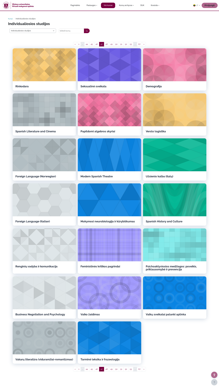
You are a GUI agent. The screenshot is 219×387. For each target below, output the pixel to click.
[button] (197, 5)
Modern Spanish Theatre (97, 176)
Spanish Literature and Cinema (35, 131)
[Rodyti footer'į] (214, 382)
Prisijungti (210, 5)
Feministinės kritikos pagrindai (100, 266)
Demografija (154, 86)
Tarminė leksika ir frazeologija (100, 359)
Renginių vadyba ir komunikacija (36, 266)
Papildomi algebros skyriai (98, 131)
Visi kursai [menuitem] (108, 5)
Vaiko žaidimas (90, 314)
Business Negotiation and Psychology (40, 314)
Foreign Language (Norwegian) (35, 176)
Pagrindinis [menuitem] (75, 5)
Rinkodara (22, 86)
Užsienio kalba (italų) (159, 176)
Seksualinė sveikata (93, 86)
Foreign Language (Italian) (32, 221)
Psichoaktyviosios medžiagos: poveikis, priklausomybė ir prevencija (171, 268)
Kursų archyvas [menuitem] (125, 5)
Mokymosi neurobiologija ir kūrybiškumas (108, 221)
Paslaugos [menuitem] (91, 5)
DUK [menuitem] (142, 5)
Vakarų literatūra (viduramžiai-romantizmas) (44, 359)
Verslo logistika (156, 131)
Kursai (10, 19)
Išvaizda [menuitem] (154, 5)
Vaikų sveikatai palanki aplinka (166, 314)
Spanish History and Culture (164, 221)
